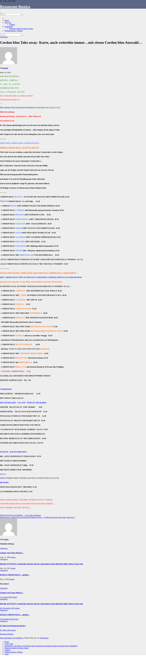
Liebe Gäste (9, 644)
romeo (5, 68)
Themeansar (44, 638)
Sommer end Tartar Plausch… (12, 553)
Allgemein (4, 37)
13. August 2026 (6, 597)
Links (7, 654)
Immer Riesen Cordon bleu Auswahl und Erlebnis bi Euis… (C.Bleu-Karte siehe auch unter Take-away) (37, 517)
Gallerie (12, 25)
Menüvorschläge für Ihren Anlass (21, 29)
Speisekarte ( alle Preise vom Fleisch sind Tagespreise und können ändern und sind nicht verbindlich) (41, 646)
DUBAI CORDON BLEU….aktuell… (15, 575)
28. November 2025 (7, 608)
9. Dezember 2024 (7, 619)
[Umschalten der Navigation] (1, 12)
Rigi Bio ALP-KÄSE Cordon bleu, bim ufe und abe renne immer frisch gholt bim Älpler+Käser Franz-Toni (41, 564)
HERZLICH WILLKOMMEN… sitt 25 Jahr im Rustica (20, 515)
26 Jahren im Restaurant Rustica (13, 626)
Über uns (8, 22)
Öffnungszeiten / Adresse (14, 31)
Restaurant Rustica (15, 6)
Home (7, 20)
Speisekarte (9, 27)
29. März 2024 (5, 630)
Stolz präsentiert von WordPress (11, 638)
